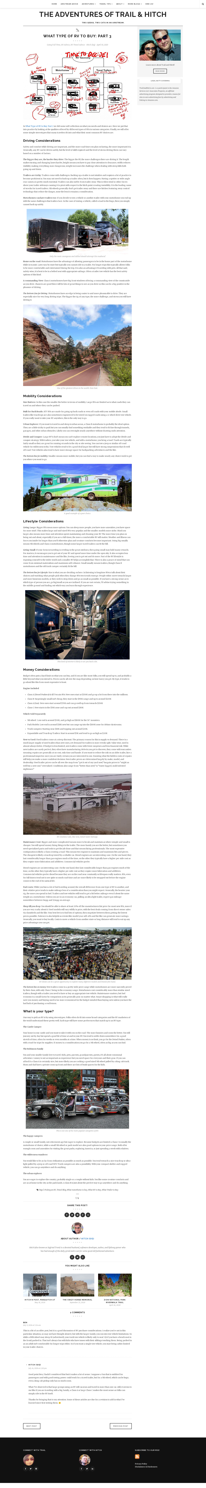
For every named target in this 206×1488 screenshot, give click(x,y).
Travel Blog (61, 1190)
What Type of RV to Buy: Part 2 (39, 126)
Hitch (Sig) (87, 1239)
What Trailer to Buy (110, 1190)
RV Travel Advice (78, 45)
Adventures (88, 4)
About (119, 4)
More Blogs (134, 4)
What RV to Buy (94, 1190)
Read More (160, 71)
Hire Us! (149, 4)
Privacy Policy (141, 1464)
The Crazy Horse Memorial (77, 1300)
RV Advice (65, 45)
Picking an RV (50, 1190)
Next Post (31, 1426)
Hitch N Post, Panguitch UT (40, 1300)
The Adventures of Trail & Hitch (103, 14)
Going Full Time (53, 45)
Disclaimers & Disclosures (146, 1467)
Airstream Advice (69, 4)
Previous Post (120, 1426)
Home (54, 4)
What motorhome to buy (77, 1190)
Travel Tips (105, 4)
